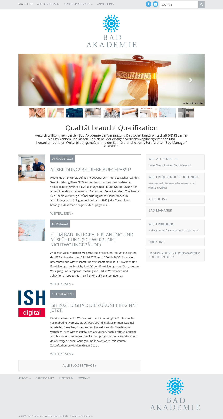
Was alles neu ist (163, 159)
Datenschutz (45, 378)
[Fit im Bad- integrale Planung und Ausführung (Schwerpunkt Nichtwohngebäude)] (31, 230)
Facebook (148, 4)
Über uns (156, 242)
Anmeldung (105, 4)
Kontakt (84, 378)
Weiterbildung (161, 224)
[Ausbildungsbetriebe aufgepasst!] (31, 167)
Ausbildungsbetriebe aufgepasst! (90, 169)
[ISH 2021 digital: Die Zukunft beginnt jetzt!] (31, 303)
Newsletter (155, 4)
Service (23, 378)
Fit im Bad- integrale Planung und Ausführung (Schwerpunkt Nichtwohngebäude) (91, 239)
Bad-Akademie (111, 31)
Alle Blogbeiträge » (80, 365)
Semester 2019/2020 (77, 4)
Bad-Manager (160, 210)
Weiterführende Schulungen (174, 177)
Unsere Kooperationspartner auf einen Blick (174, 255)
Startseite (25, 4)
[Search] (201, 4)
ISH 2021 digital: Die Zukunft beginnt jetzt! (94, 307)
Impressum (66, 378)
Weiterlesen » (62, 213)
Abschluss (157, 199)
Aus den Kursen (48, 4)
